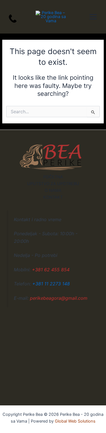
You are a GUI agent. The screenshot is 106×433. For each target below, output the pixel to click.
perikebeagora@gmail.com (58, 298)
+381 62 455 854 (51, 269)
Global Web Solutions (75, 421)
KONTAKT (53, 197)
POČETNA (53, 176)
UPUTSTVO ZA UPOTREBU (53, 183)
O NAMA (53, 190)
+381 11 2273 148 (51, 284)
